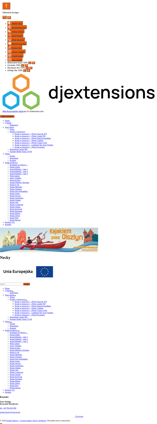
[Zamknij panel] (9, 17)
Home (7, 121)
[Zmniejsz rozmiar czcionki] (22, 65)
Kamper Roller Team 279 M (21, 152)
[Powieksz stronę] (33, 63)
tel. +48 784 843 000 (8, 408)
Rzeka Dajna (15, 216)
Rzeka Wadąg (15, 200)
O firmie (8, 123)
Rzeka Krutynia (16, 209)
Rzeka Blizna (15, 213)
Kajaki (12, 156)
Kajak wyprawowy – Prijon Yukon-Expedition (33, 138)
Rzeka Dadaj (15, 167)
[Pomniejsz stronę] (29, 63)
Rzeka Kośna (15, 180)
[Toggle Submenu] (12, 291)
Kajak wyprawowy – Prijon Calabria (29, 140)
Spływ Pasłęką (15, 178)
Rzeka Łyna (14, 185)
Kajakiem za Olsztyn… (19, 165)
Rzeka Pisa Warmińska (19, 191)
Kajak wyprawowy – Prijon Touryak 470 (31, 134)
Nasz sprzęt (9, 127)
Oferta (7, 154)
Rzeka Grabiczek (16, 205)
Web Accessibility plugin (13, 111)
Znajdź (26, 284)
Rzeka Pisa (14, 218)
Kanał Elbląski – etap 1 (19, 169)
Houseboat (14, 158)
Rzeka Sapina (15, 207)
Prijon (12, 129)
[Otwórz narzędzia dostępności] (6, 5)
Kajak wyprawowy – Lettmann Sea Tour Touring (34, 145)
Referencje (14, 125)
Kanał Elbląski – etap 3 (19, 174)
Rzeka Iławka (15, 220)
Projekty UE (10, 222)
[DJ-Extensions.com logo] (78, 109)
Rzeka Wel (14, 202)
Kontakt (8, 224)
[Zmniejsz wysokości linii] (27, 68)
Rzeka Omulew (16, 189)
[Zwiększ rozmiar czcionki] (26, 65)
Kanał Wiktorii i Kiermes (19, 182)
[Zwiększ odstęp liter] (28, 70)
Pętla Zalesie (15, 176)
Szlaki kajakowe (11, 163)
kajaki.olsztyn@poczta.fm (10, 412)
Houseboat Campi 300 (18, 149)
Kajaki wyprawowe (17, 132)
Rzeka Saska (15, 194)
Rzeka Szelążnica (16, 198)
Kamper (13, 160)
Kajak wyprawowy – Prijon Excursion (30, 147)
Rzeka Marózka (16, 187)
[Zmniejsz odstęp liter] (24, 70)
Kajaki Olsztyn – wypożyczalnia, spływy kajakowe (26, 421)
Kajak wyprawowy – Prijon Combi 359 (30, 136)
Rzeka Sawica (15, 196)
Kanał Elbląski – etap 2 (19, 171)
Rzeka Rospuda (16, 211)
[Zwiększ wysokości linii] (30, 68)
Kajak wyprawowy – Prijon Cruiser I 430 (31, 143)
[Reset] (4, 17)
